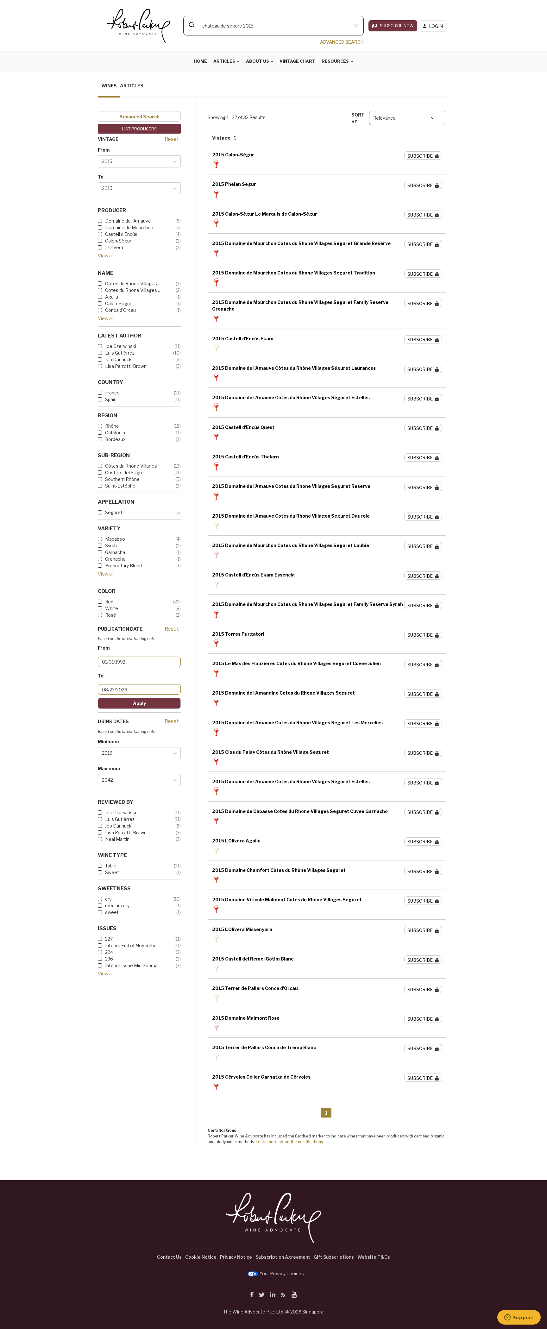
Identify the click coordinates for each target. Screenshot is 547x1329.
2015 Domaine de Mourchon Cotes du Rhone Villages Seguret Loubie (290, 545)
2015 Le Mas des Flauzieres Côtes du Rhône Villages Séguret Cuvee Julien (296, 663)
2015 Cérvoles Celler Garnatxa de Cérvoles (261, 1077)
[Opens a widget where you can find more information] (519, 1318)
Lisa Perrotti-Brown (126, 366)
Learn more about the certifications (289, 1141)
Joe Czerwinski (120, 346)
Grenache (115, 559)
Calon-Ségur (118, 240)
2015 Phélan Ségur (234, 184)
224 (109, 952)
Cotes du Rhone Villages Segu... (134, 283)
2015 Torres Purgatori (238, 634)
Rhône (112, 426)
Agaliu (111, 296)
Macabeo (115, 539)
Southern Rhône (122, 479)
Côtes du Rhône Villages (131, 466)
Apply (139, 703)
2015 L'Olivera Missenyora (242, 929)
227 (109, 939)
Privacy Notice (236, 1257)
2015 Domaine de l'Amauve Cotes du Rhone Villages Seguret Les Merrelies (297, 722)
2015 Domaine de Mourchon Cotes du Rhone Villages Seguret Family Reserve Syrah (307, 604)
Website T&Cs (373, 1257)
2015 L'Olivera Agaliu (236, 840)
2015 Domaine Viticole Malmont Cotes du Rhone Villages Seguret (287, 899)
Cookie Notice (201, 1257)
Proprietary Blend (123, 565)
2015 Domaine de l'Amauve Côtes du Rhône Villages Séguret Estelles (291, 397)
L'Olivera (114, 247)
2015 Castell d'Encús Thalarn (245, 456)
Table (110, 865)
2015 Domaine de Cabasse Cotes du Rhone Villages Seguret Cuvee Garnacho (300, 811)
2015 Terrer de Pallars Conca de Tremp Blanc (264, 1047)
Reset (172, 139)
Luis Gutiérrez (120, 353)
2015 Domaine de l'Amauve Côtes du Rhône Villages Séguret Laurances (294, 368)
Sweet (112, 872)
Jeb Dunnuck (118, 359)
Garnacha (115, 552)
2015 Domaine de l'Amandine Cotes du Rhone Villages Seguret (283, 693)
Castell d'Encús (121, 234)
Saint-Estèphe (120, 485)
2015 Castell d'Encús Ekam (243, 338)
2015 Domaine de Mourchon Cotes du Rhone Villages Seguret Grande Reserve (301, 243)
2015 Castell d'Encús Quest (243, 427)
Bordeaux (115, 439)
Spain (110, 399)
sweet (112, 912)
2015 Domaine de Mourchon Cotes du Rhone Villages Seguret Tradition (293, 272)
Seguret (114, 512)
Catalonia (115, 432)
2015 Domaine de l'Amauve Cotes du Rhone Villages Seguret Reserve (291, 486)
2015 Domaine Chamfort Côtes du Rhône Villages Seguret (279, 870)
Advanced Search (139, 116)
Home (200, 61)
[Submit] (191, 25)
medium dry (117, 905)
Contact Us (169, 1257)
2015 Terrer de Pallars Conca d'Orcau (255, 988)
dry (108, 899)
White (111, 608)
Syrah (111, 545)
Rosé (110, 615)
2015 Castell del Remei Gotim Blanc (252, 958)
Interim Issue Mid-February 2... (134, 965)
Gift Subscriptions (334, 1257)
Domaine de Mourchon (129, 227)
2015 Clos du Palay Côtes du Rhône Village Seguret (270, 752)
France (112, 392)
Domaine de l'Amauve (128, 221)
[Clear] (356, 26)
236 (109, 958)
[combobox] (273, 25)
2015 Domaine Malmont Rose (246, 1018)
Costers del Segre (124, 472)
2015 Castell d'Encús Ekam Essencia (253, 574)
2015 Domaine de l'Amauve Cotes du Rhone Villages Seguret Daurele (291, 516)
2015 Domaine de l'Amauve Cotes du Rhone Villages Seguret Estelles (291, 781)
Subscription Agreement (283, 1257)
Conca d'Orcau (120, 310)
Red (109, 601)
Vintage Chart (297, 61)
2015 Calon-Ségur (233, 154)
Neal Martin (117, 839)
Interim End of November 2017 (134, 945)
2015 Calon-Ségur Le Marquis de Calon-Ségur (264, 214)
